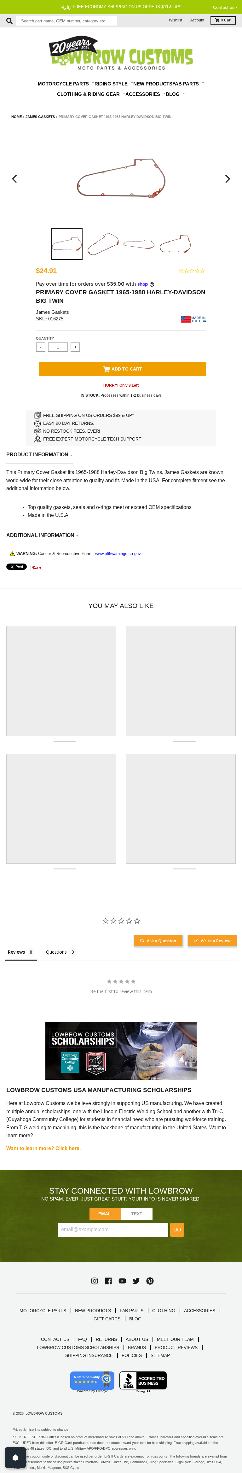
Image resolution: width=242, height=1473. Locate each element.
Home (16, 117)
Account (197, 20)
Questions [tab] (56, 952)
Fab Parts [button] (186, 83)
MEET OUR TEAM (175, 1339)
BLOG (135, 1318)
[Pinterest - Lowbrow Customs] (150, 1281)
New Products (152, 83)
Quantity (45, 338)
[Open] (15, 1457)
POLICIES (132, 1355)
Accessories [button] (143, 94)
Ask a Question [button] (161, 941)
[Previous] (15, 179)
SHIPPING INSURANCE (89, 1355)
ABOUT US (137, 1339)
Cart (226, 20)
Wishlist (175, 20)
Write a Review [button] (216, 941)
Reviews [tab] (16, 952)
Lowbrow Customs (44, 1413)
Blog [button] (173, 94)
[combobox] (66, 21)
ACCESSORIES (199, 1310)
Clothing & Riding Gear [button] (89, 94)
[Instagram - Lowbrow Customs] (94, 1281)
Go (177, 1229)
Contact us (223, 7)
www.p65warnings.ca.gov (118, 553)
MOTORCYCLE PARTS (43, 1310)
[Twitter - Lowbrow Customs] (136, 1281)
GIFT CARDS (107, 1318)
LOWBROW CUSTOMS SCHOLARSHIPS (78, 1347)
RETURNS (106, 1339)
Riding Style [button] (112, 83)
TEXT (137, 1213)
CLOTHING (163, 1310)
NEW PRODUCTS (93, 1310)
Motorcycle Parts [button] (64, 83)
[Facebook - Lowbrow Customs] (108, 1281)
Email (105, 1213)
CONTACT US (55, 1339)
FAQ (82, 1339)
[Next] (227, 179)
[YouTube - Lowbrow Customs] (122, 1281)
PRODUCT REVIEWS (176, 1347)
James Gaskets (40, 117)
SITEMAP (160, 1355)
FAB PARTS (131, 1310)
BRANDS (137, 1347)
